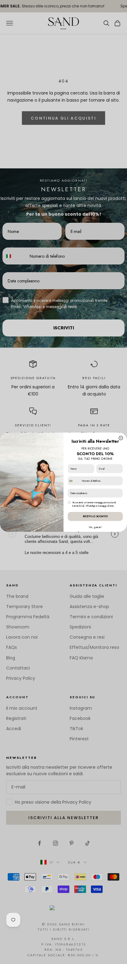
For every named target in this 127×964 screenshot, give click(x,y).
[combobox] (74, 480)
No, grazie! (95, 527)
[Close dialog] (121, 438)
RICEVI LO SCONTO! (95, 516)
